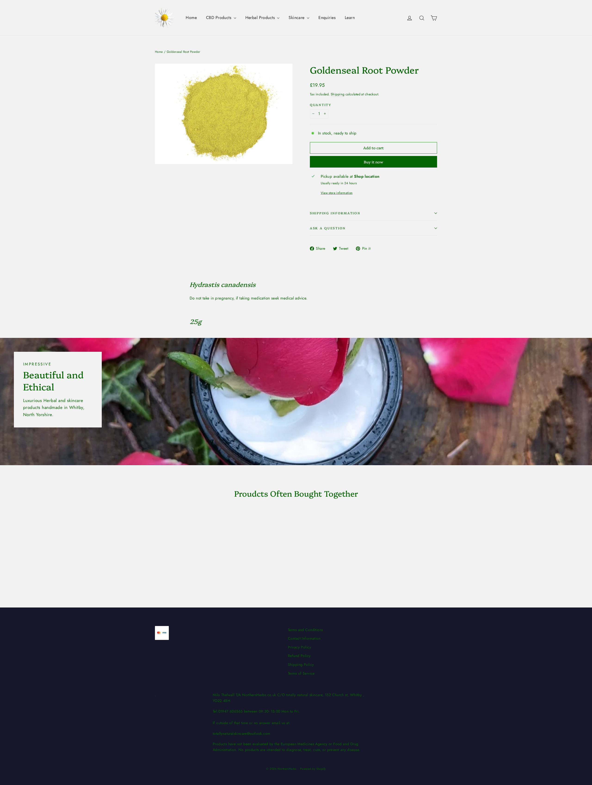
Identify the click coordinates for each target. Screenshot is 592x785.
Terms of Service (301, 673)
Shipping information (335, 213)
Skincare (297, 18)
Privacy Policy (299, 647)
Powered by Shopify (313, 769)
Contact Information (304, 638)
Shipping (337, 94)
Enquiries (327, 18)
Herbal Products (260, 18)
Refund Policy (299, 655)
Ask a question (328, 228)
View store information (336, 192)
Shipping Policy (301, 664)
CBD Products (219, 18)
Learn (350, 18)
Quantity (320, 105)
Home (191, 18)
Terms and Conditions (305, 629)
